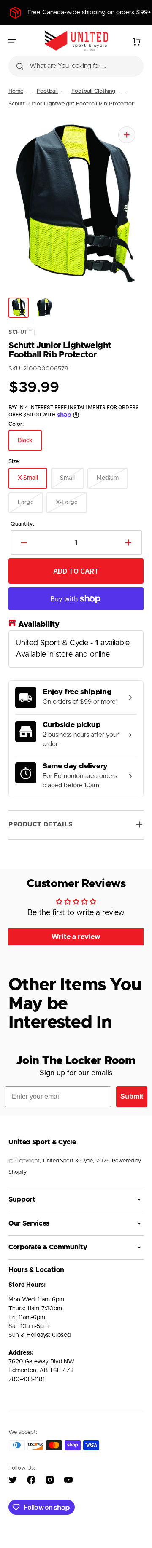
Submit (131, 1096)
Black (30, 444)
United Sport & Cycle (68, 1161)
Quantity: (22, 524)
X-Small (32, 482)
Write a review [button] (76, 937)
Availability (39, 625)
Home (15, 91)
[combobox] (76, 66)
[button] (12, 41)
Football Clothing (93, 91)
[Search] (19, 66)
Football (47, 91)
